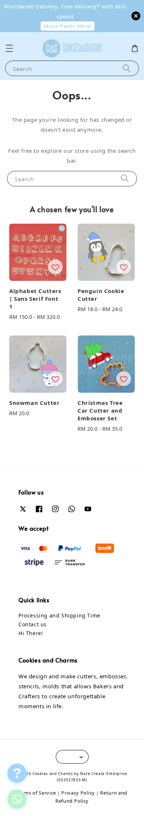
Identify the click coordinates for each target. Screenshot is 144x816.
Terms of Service (36, 792)
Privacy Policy (78, 792)
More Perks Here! (68, 26)
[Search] (126, 68)
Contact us (32, 624)
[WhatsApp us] (17, 799)
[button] (9, 48)
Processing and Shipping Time (59, 615)
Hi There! (30, 633)
